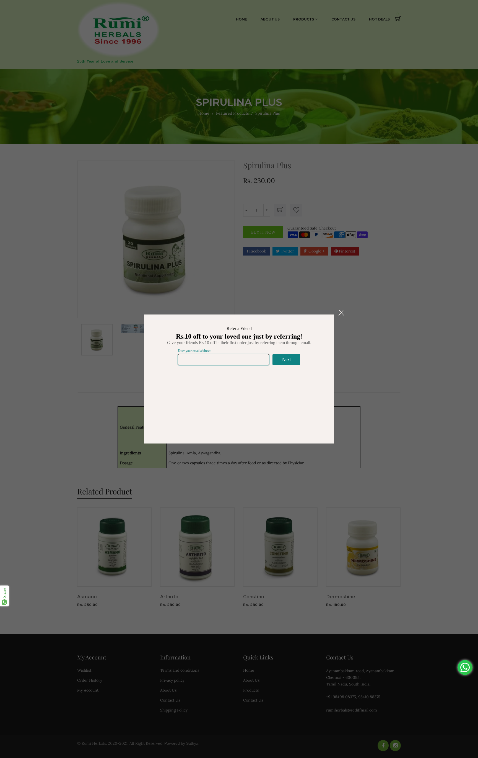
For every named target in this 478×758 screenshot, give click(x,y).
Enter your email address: (194, 351)
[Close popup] (341, 313)
